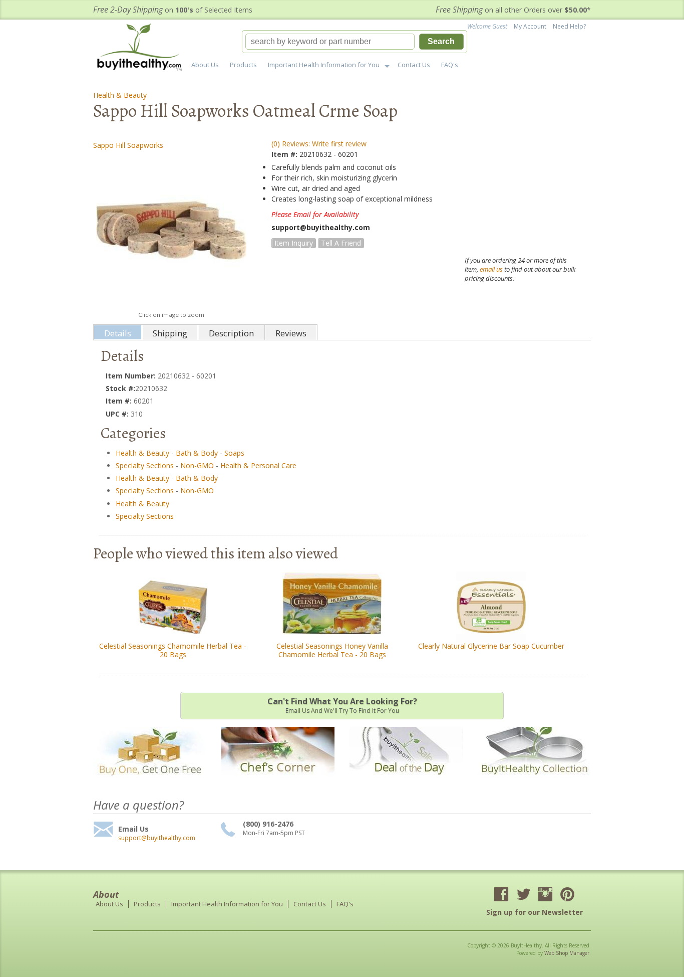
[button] (354, 41)
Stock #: (120, 388)
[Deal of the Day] (406, 782)
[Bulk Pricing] (534, 782)
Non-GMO (197, 465)
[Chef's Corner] (277, 782)
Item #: (285, 154)
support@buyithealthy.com (156, 838)
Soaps (234, 453)
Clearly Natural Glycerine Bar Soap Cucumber (491, 646)
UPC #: (118, 414)
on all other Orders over (513, 10)
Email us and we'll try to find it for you (342, 705)
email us (491, 269)
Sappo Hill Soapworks (128, 145)
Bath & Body (197, 453)
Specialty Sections (145, 465)
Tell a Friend (341, 243)
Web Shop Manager (566, 952)
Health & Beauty (120, 95)
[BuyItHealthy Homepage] (142, 48)
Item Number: (132, 375)
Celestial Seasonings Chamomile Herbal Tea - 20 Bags (172, 650)
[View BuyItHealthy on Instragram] (545, 895)
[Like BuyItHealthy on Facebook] (501, 895)
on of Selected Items (172, 10)
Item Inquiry (293, 243)
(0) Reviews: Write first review (319, 143)
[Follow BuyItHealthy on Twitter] (523, 895)
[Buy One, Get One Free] (149, 782)
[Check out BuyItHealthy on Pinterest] (567, 895)
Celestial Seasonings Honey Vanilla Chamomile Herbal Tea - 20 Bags (332, 650)
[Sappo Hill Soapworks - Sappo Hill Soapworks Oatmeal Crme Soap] (171, 230)
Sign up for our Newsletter (534, 912)
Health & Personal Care (258, 465)
